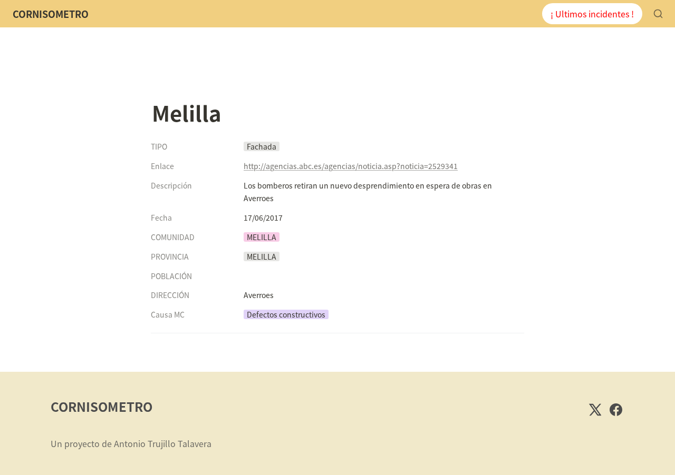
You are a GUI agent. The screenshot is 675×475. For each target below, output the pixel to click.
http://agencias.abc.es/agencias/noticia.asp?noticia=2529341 (351, 166)
